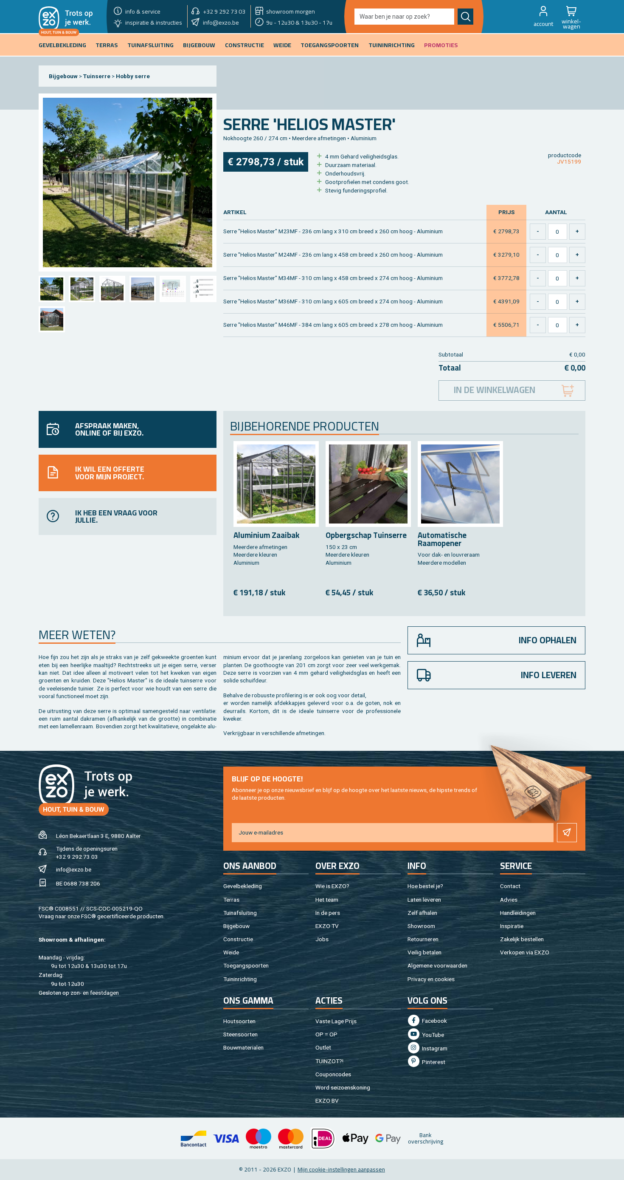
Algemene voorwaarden (437, 965)
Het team (326, 899)
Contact (510, 886)
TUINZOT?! (329, 1061)
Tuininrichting (240, 979)
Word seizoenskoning (342, 1087)
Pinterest (433, 1061)
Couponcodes (333, 1074)
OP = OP (326, 1034)
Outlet (323, 1047)
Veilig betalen (424, 952)
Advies (508, 899)
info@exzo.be (73, 869)
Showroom (421, 925)
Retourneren (423, 939)
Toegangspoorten (246, 965)
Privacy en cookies (431, 979)
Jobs (322, 939)
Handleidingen (518, 912)
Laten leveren (424, 899)
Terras (231, 899)
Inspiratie (511, 925)
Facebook (434, 1020)
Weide (231, 952)
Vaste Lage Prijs (336, 1021)
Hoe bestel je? (425, 886)
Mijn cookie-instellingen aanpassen (341, 1169)
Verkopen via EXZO (524, 952)
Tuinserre (96, 76)
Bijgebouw (63, 76)
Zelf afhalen (422, 912)
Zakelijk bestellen (522, 939)
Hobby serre (133, 76)
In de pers (327, 912)
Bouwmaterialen (243, 1047)
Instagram (434, 1048)
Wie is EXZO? (332, 886)
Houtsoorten (239, 1021)
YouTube (432, 1034)
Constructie (238, 939)
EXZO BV (327, 1100)
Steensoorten (240, 1034)
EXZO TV (327, 925)
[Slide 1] (52, 289)
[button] (543, 16)
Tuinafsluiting (240, 912)
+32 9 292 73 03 (77, 856)
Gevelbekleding (242, 886)
